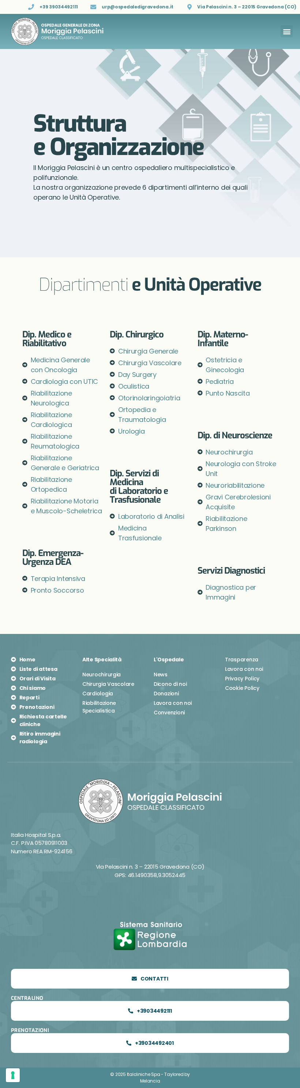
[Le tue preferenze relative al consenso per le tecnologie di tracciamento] (13, 1075)
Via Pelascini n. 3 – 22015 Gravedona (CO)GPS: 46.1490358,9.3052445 (150, 871)
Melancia (150, 1081)
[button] (287, 31)
